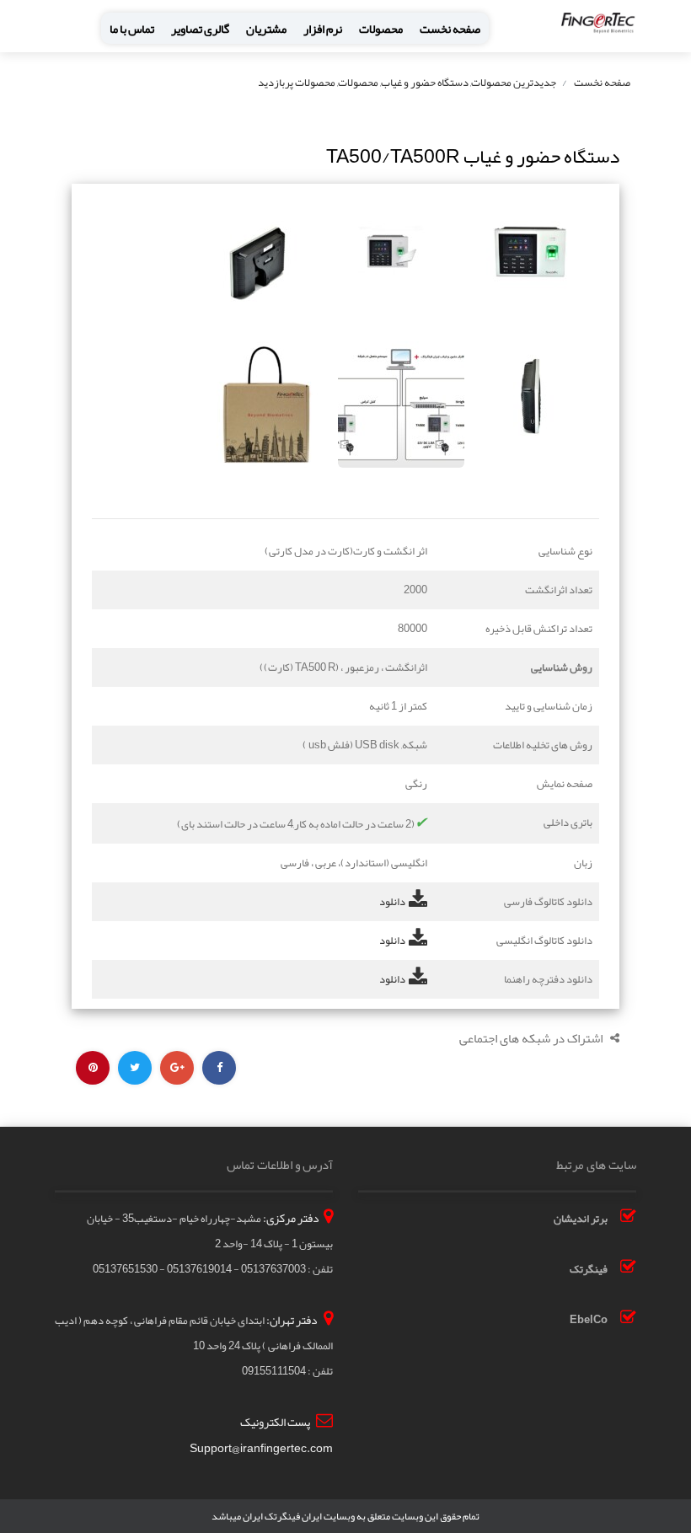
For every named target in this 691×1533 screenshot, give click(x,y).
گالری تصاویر (200, 29)
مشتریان (266, 29)
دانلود (392, 902)
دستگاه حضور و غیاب (425, 83)
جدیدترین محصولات (513, 83)
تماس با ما (132, 29)
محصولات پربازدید (296, 83)
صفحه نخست (450, 29)
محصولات (381, 29)
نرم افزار (322, 29)
